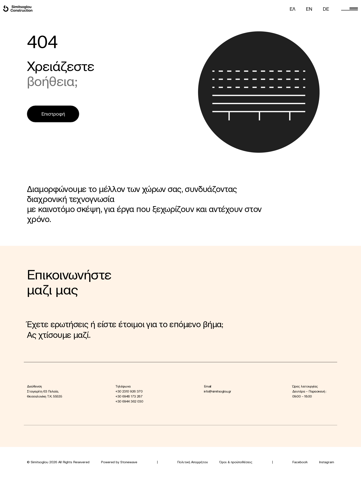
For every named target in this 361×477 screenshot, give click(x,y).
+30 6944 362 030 (129, 401)
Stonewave (128, 462)
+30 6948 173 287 (128, 396)
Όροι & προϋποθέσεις (235, 462)
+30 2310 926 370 (128, 391)
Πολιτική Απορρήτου (192, 462)
